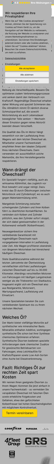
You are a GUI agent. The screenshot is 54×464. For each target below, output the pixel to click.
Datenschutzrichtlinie (15, 58)
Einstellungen (12, 64)
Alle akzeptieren (27, 68)
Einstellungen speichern (27, 81)
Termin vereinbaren (19, 413)
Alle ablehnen (26, 74)
